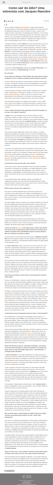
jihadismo (19, 228)
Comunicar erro (9, 470)
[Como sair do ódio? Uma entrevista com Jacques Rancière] (12, 21)
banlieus (30, 333)
